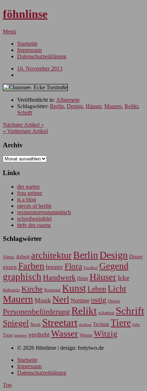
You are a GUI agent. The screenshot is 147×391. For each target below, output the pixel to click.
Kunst (74, 288)
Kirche (32, 289)
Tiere (121, 322)
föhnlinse (25, 13)
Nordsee (80, 300)
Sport (35, 324)
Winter (86, 335)
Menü (9, 31)
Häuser (93, 106)
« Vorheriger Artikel (25, 131)
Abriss (8, 257)
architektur (51, 255)
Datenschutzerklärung (41, 56)
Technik (101, 324)
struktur (85, 325)
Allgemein (68, 100)
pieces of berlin (34, 206)
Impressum (29, 50)
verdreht (39, 334)
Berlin (57, 106)
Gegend (113, 266)
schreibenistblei (34, 219)
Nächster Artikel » (23, 125)
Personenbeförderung (36, 311)
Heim (82, 278)
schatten (106, 312)
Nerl (60, 299)
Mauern (113, 106)
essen (10, 267)
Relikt (131, 106)
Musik (43, 300)
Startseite (27, 44)
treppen (20, 335)
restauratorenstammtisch (44, 212)
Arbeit (23, 256)
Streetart (59, 322)
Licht (117, 288)
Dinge (136, 256)
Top (7, 385)
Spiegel (16, 323)
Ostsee (114, 300)
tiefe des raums (34, 225)
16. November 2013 (39, 68)
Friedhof (90, 267)
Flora (73, 266)
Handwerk (59, 277)
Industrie (11, 289)
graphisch (22, 276)
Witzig (105, 333)
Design (75, 106)
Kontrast (52, 289)
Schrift (24, 113)
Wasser (64, 333)
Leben (96, 289)
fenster (54, 267)
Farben (31, 266)
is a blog (26, 199)
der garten (28, 187)
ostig (98, 300)
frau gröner (29, 193)
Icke (123, 277)
